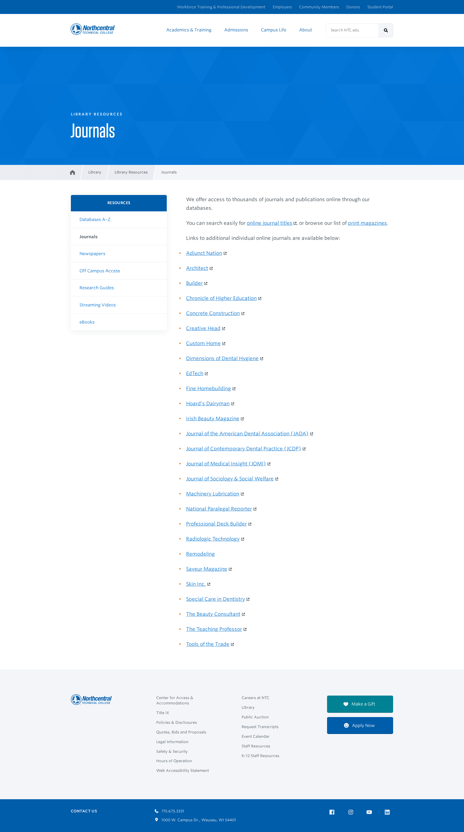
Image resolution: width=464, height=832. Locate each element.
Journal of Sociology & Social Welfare (230, 479)
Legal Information (172, 742)
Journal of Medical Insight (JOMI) (226, 463)
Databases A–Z (95, 219)
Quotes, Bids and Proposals (181, 732)
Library (248, 707)
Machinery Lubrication (212, 494)
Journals (88, 236)
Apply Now (363, 725)
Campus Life (273, 29)
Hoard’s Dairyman (208, 403)
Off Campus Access (99, 270)
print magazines (367, 223)
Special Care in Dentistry (215, 599)
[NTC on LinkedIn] (389, 812)
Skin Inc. (196, 584)
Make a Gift (362, 704)
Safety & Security (172, 751)
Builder (194, 283)
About (305, 29)
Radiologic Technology (213, 539)
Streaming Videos (97, 305)
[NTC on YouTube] (370, 812)
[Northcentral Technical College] (93, 699)
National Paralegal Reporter (219, 509)
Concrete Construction (213, 313)
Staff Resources (256, 746)
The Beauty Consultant (213, 614)
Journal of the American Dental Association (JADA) (247, 433)
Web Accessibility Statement (182, 770)
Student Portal (380, 7)
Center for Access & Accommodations (174, 700)
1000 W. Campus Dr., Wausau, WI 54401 (198, 820)
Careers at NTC (255, 698)
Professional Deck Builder (216, 524)
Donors (353, 7)
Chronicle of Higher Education (221, 298)
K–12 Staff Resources (260, 756)
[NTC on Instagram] (351, 812)
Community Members (319, 7)
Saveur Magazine (206, 569)
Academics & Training (188, 29)
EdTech (194, 373)
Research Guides (96, 287)
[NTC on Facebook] (333, 812)
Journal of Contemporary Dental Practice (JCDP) (243, 448)
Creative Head (203, 328)
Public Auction (255, 717)
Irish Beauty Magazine (212, 418)
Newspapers (92, 253)
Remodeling (200, 554)
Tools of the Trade (207, 644)
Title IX (162, 713)
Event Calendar (256, 736)
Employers (282, 7)
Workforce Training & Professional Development (221, 7)
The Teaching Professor (214, 629)
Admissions (236, 29)
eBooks (87, 322)
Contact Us (84, 811)
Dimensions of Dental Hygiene (222, 358)
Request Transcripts (260, 727)
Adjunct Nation (204, 253)
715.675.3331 (172, 811)
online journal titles (269, 223)
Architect (197, 268)
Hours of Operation (174, 761)
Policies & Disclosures (176, 722)
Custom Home (203, 343)
